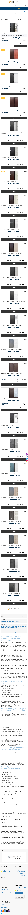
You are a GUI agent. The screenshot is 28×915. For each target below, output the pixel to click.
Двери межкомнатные (6, 12)
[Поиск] (7, 5)
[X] (7, 911)
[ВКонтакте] (1, 911)
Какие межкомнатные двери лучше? (10, 621)
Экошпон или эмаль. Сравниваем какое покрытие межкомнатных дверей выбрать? (13, 627)
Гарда (14, 14)
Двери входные (18, 11)
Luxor (3, 14)
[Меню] (2, 5)
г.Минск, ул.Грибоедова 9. (20, 870)
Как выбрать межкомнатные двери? (10, 632)
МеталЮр (20, 14)
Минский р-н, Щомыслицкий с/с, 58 (7, 870)
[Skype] (1, 913)
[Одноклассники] (3, 911)
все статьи (24, 616)
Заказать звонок (19, 893)
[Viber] (9, 911)
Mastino (8, 14)
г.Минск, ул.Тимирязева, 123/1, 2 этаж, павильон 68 (21, 888)
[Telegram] (5, 911)
